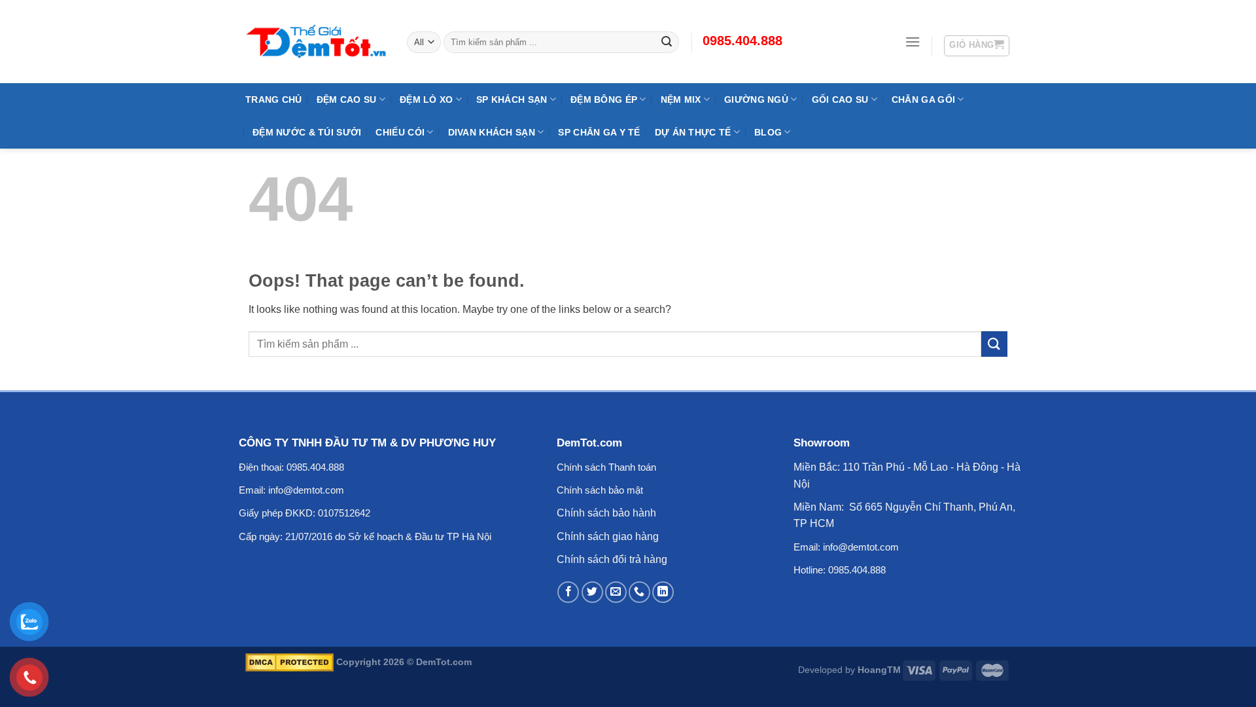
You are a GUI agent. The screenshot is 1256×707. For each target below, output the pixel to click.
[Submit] (994, 344)
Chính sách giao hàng (608, 536)
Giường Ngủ (756, 99)
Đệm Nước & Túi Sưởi (307, 132)
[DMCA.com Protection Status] (289, 662)
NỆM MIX (681, 99)
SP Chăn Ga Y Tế (599, 132)
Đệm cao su (347, 99)
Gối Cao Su (840, 99)
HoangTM (879, 669)
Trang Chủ (273, 99)
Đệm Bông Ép (603, 99)
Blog (768, 132)
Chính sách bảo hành (606, 512)
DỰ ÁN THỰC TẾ (693, 132)
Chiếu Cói (400, 132)
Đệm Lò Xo (426, 99)
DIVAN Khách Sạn (491, 132)
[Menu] (912, 42)
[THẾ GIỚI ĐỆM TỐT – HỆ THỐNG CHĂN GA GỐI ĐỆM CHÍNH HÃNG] (316, 41)
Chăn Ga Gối (923, 99)
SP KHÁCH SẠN (511, 99)
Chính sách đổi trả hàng (612, 559)
